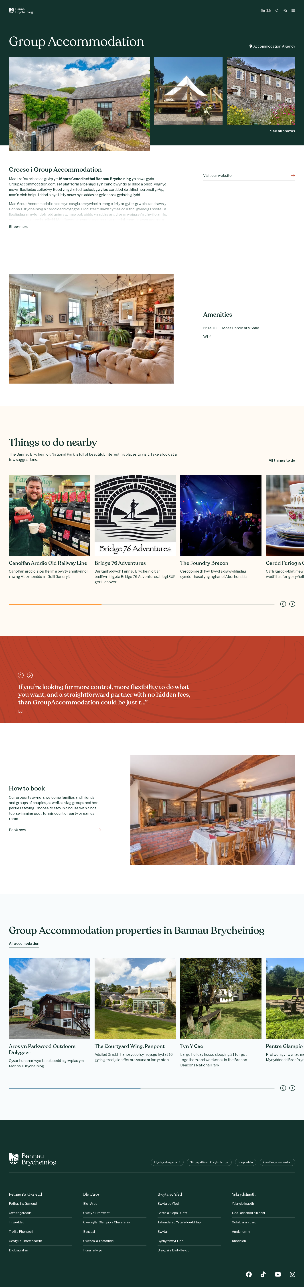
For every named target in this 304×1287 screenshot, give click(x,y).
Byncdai (89, 1231)
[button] (283, 604)
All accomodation (24, 943)
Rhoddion (239, 1241)
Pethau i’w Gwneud (23, 1203)
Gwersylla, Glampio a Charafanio (106, 1222)
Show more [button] (18, 227)
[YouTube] (278, 1275)
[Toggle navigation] (293, 11)
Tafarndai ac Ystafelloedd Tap (179, 1222)
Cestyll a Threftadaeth (25, 1241)
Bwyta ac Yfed (168, 1203)
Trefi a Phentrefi (21, 1231)
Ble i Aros (90, 1203)
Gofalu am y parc (244, 1222)
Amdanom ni (241, 1231)
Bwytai (163, 1231)
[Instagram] (292, 1275)
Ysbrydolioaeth (243, 1203)
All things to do (282, 460)
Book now (17, 830)
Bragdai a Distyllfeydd (173, 1250)
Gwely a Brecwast (96, 1213)
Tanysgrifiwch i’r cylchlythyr (209, 1162)
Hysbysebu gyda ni (167, 1162)
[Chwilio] (278, 11)
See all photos (282, 131)
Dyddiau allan (18, 1250)
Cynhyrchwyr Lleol (171, 1241)
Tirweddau (16, 1222)
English (266, 10)
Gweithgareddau (21, 1213)
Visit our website (217, 175)
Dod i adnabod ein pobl (248, 1213)
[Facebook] (249, 1275)
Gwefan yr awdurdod (277, 1162)
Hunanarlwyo (92, 1250)
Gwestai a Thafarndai (98, 1241)
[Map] (285, 11)
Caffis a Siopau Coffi (173, 1213)
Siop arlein (246, 1162)
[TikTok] (263, 1275)
